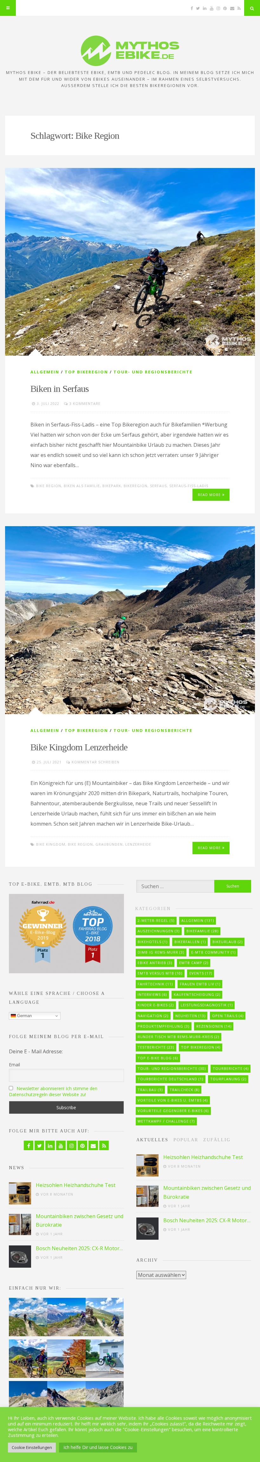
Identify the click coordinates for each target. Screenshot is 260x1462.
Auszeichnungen (158, 931)
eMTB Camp (193, 962)
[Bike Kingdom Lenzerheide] (130, 620)
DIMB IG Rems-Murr (161, 952)
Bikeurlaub (227, 941)
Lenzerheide (138, 844)
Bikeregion (135, 485)
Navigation (153, 1015)
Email (14, 1065)
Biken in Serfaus (59, 388)
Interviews (152, 994)
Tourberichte (231, 1068)
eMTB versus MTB (160, 973)
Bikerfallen (190, 941)
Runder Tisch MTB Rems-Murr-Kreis (178, 1036)
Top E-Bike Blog (158, 1058)
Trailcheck (184, 1089)
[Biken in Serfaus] (130, 262)
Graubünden (109, 844)
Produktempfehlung (163, 1026)
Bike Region (48, 485)
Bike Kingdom (50, 844)
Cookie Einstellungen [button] (32, 1447)
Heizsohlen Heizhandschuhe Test (75, 1185)
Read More (209, 494)
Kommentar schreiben (96, 762)
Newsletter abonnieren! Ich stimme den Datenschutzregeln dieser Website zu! (53, 1091)
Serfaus (158, 485)
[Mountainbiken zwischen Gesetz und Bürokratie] (20, 1224)
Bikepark (111, 485)
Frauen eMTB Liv (200, 984)
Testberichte (156, 1047)
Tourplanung (228, 1078)
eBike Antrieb (155, 962)
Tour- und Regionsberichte (153, 372)
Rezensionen (213, 1026)
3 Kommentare (85, 403)
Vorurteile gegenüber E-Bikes (173, 1110)
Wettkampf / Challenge (166, 1121)
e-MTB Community (213, 952)
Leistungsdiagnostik (207, 1005)
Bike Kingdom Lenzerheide (78, 747)
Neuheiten (190, 1015)
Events (200, 973)
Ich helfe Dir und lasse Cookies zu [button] (98, 1447)
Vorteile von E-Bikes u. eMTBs (173, 1100)
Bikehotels (152, 941)
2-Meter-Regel (156, 920)
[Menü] (8, 8)
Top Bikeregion (86, 372)
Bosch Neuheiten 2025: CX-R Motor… (79, 1248)
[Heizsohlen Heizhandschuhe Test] (20, 1193)
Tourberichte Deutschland (170, 1078)
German (24, 1015)
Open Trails (228, 1015)
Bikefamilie (202, 931)
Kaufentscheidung (197, 994)
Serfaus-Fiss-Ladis (188, 485)
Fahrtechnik (155, 984)
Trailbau (150, 1089)
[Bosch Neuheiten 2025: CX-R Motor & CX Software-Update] (20, 1256)
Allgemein (44, 372)
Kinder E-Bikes (156, 1005)
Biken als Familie (82, 485)
